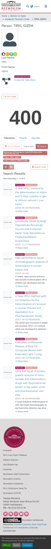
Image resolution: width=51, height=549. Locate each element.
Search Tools (40, 167)
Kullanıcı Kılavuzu (10, 460)
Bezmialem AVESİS (12, 493)
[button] (11, 6)
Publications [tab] (9, 138)
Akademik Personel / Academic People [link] (18, 19)
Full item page (9, 96)
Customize (27, 545)
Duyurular (7, 469)
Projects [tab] (23, 138)
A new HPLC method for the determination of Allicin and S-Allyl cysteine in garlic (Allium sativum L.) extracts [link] (31, 196)
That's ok (6, 545)
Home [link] (4, 16)
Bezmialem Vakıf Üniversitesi (16, 474)
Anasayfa (7, 450)
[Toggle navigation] (45, 6)
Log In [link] (36, 6)
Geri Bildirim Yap (10, 465)
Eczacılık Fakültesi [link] (24, 80)
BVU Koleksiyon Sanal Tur (15, 488)
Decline (16, 545)
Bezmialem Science (12, 479)
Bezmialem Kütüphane (13, 484)
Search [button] (42, 146)
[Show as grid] (11, 167)
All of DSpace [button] (13, 146)
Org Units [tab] (35, 138)
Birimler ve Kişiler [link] (18, 16)
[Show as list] (6, 167)
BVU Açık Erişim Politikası (15, 455)
